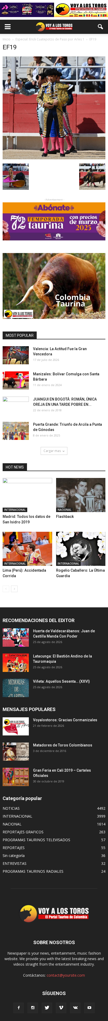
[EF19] (54, 158)
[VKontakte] (75, 1008)
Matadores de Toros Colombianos (62, 745)
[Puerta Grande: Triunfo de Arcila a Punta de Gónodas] (16, 431)
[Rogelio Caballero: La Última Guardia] (81, 549)
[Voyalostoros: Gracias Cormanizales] (16, 726)
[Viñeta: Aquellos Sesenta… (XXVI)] (16, 688)
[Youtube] (89, 1008)
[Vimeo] (61, 1008)
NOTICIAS (11, 808)
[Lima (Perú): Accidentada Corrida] (27, 549)
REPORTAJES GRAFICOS (23, 831)
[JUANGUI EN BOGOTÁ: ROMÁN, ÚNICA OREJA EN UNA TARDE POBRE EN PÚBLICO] (16, 406)
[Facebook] (18, 1008)
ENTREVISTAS (14, 863)
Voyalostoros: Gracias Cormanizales (65, 720)
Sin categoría (14, 855)
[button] (100, 27)
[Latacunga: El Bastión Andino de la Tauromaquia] (16, 663)
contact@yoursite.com (66, 975)
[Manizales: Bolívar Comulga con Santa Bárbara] (16, 380)
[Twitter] (47, 1008)
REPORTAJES (14, 847)
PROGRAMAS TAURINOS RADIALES (33, 871)
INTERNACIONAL (15, 510)
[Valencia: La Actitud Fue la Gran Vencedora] (16, 355)
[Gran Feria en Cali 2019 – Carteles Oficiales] (16, 777)
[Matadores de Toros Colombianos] (16, 752)
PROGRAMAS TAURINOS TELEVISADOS (36, 839)
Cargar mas (52, 451)
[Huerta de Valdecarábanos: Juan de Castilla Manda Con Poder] (16, 637)
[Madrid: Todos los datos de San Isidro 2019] (27, 495)
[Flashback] (81, 495)
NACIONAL (64, 510)
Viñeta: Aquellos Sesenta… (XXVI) (61, 681)
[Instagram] (33, 1008)
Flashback (65, 516)
